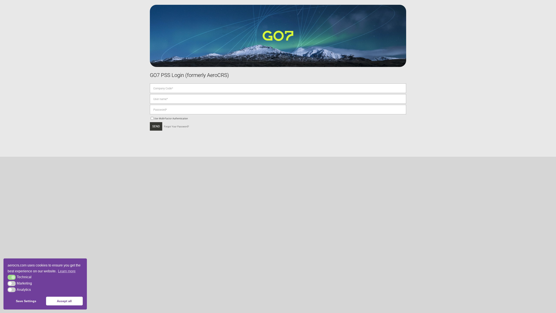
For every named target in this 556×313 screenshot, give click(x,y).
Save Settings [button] (26, 301)
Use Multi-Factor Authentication (171, 118)
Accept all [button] (64, 301)
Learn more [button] (67, 271)
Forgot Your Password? (176, 126)
